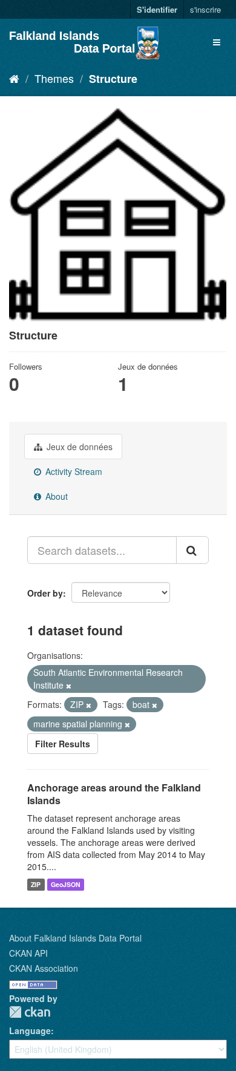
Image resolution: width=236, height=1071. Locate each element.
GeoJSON (65, 884)
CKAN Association (43, 968)
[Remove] (68, 685)
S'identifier (157, 9)
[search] (192, 550)
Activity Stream (72, 471)
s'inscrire (205, 9)
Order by (45, 593)
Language (30, 1030)
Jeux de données (78, 447)
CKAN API (28, 953)
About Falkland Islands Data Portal (75, 938)
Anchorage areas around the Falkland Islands (114, 794)
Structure (113, 79)
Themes (54, 78)
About (55, 496)
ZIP (36, 884)
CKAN (29, 1012)
